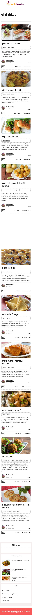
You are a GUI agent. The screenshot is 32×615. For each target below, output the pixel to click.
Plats (18, 511)
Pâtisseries (10, 271)
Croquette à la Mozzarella (10, 137)
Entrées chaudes (10, 47)
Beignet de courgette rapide (11, 90)
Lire (3, 66)
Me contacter (6, 590)
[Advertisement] (16, 231)
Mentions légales (7, 597)
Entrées (4, 47)
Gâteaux (4, 271)
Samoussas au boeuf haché (11, 410)
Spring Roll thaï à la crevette (11, 44)
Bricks (4, 318)
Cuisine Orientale (6, 460)
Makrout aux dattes (8, 268)
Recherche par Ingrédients (9, 594)
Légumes (17, 190)
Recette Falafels (7, 457)
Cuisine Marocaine (7, 511)
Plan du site (5, 600)
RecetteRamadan (10, 60)
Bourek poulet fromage (9, 314)
